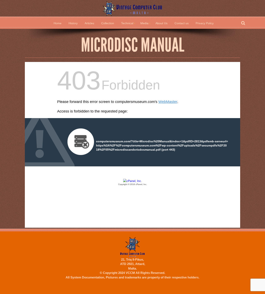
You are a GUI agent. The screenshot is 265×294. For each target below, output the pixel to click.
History (73, 23)
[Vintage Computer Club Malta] (132, 8)
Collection (107, 23)
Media (144, 23)
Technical (127, 23)
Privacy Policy (205, 23)
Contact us (182, 23)
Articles (89, 23)
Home (57, 23)
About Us (161, 23)
